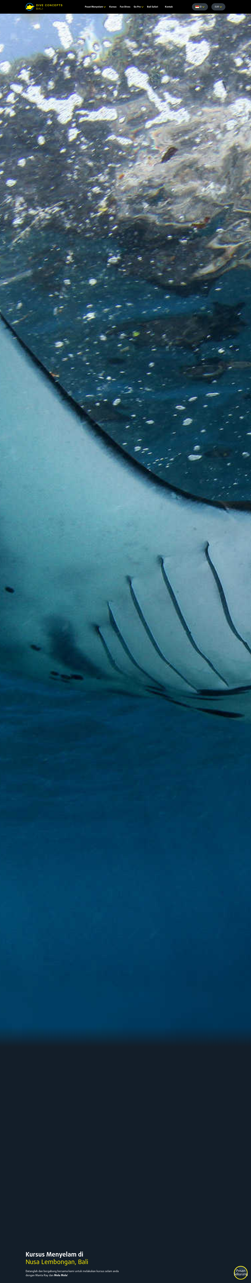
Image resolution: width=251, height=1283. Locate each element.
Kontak (169, 7)
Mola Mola (60, 1275)
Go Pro (137, 7)
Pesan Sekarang (241, 1272)
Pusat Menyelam (94, 7)
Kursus (112, 7)
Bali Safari (152, 7)
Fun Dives (125, 7)
